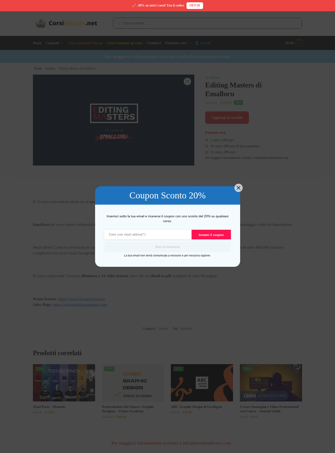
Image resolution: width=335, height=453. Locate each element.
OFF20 (194, 5)
